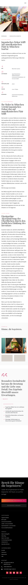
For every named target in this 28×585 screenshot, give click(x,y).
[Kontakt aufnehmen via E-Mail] (17, 573)
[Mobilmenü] (25, 3)
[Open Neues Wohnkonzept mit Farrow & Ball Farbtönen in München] (12, 447)
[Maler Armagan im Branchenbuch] (21, 573)
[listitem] (7, 358)
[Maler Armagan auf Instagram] (10, 573)
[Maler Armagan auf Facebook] (7, 573)
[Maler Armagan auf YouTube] (14, 573)
